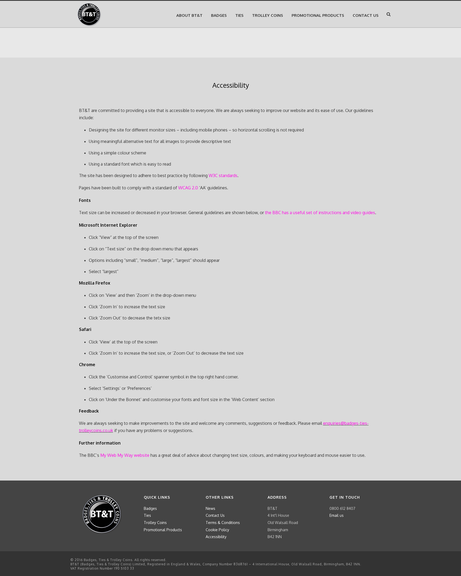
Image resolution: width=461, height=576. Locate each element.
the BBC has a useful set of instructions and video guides (320, 212)
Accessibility (216, 536)
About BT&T (189, 15)
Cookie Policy (217, 529)
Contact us (366, 15)
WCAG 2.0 (188, 187)
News (210, 508)
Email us (336, 515)
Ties (239, 15)
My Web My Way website (124, 455)
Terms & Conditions (223, 522)
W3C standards (223, 175)
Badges (219, 15)
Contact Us (215, 515)
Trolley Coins (267, 15)
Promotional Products (318, 15)
